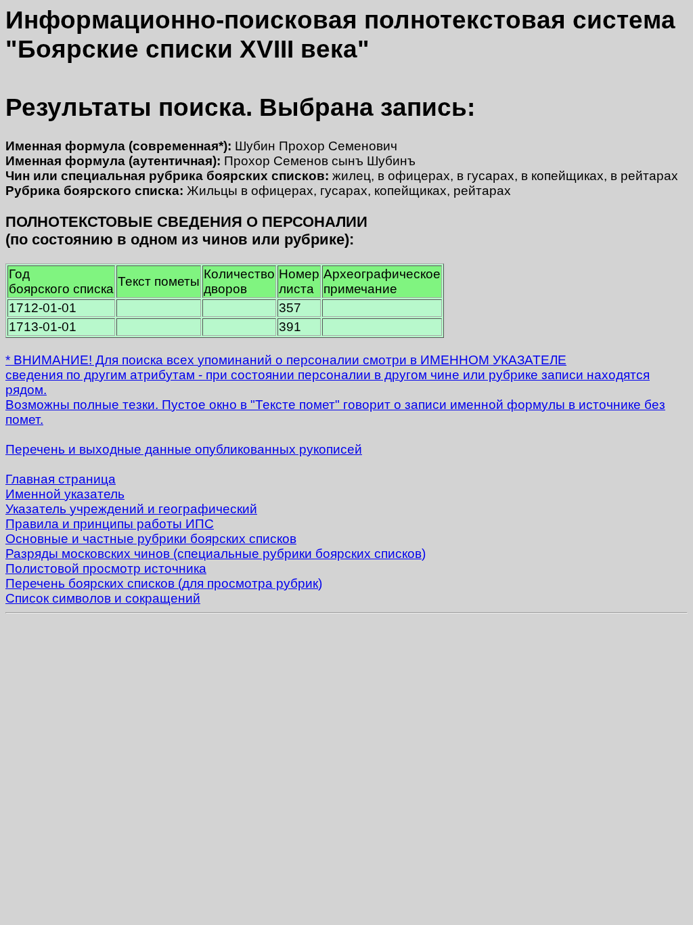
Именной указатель (65, 494)
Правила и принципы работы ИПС (109, 524)
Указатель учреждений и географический (131, 509)
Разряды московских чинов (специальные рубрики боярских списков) (215, 553)
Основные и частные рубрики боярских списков (150, 539)
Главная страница (60, 479)
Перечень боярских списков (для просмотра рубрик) (163, 583)
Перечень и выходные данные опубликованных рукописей (183, 449)
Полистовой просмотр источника (105, 568)
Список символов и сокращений (102, 598)
